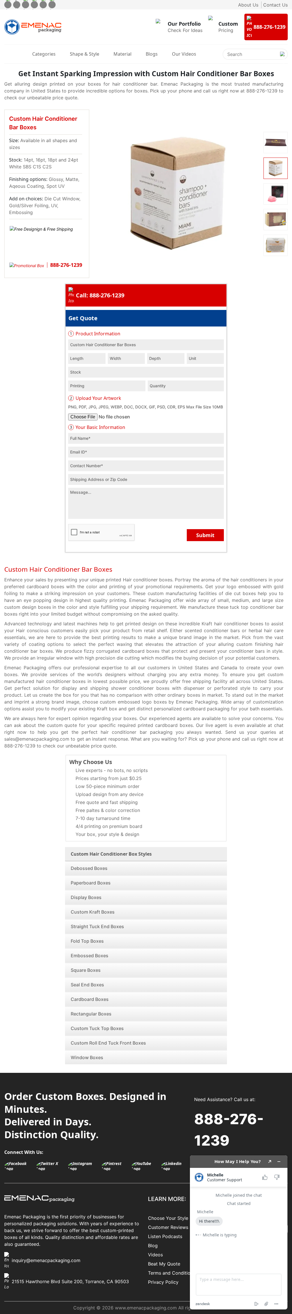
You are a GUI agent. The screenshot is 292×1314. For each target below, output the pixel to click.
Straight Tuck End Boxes (97, 926)
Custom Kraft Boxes (93, 912)
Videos (155, 1254)
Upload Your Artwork (95, 398)
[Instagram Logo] (83, 1166)
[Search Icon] (282, 59)
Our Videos (184, 54)
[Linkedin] (52, 4)
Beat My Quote (164, 1264)
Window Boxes (87, 1057)
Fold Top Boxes (87, 941)
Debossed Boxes (89, 868)
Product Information (95, 333)
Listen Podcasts (165, 1236)
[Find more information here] (238, 1232)
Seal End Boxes (87, 984)
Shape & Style (84, 54)
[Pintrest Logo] (115, 1166)
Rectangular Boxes (91, 1014)
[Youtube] (43, 4)
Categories (44, 54)
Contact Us (275, 5)
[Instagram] (25, 4)
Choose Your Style (168, 1218)
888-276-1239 (229, 1130)
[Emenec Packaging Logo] (32, 27)
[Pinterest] (34, 4)
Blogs (152, 54)
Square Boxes (86, 970)
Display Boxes (86, 897)
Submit (205, 535)
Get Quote (83, 318)
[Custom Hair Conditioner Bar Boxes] (177, 193)
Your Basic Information (97, 427)
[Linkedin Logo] (174, 1166)
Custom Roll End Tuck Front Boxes (108, 1043)
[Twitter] (16, 4)
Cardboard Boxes (90, 999)
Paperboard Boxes (91, 883)
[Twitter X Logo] (50, 1166)
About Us (248, 5)
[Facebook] (7, 4)
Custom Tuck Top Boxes (97, 1028)
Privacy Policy (163, 1282)
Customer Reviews (168, 1227)
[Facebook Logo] (18, 1166)
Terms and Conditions (171, 1273)
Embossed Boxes (89, 955)
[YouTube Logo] (144, 1166)
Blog (153, 1245)
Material (122, 54)
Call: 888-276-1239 (100, 295)
